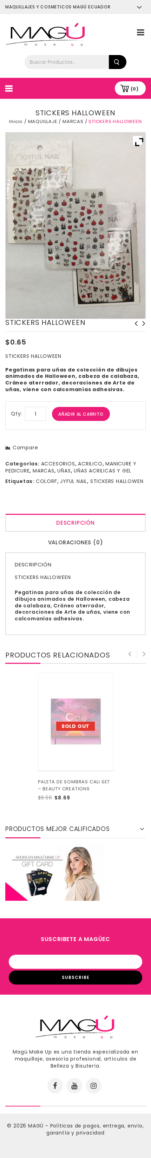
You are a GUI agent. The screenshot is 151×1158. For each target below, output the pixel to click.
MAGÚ (36, 1125)
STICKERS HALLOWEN (117, 481)
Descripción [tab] (75, 522)
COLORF (46, 481)
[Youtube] (74, 1086)
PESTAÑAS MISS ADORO (134, 327)
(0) (135, 89)
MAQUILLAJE (43, 121)
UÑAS (64, 470)
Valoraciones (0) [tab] (75, 542)
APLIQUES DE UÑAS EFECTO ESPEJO (142, 330)
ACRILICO (90, 463)
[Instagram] (93, 1086)
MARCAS (73, 121)
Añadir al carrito (81, 414)
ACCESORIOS (58, 463)
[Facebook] (55, 1086)
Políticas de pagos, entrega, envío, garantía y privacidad (95, 1129)
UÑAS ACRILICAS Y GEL (102, 470)
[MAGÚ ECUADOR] (45, 34)
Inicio (16, 121)
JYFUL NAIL (73, 481)
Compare (25, 447)
